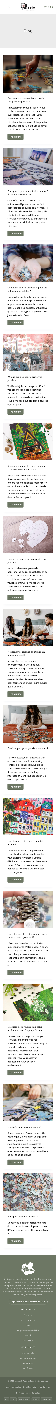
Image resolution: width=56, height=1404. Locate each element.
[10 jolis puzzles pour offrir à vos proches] (28, 352)
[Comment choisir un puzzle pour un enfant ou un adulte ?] (28, 263)
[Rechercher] (10, 7)
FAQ (28, 1325)
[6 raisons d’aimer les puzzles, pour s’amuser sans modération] (28, 441)
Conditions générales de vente (36, 1387)
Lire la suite (17, 137)
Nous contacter (28, 1320)
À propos (28, 1315)
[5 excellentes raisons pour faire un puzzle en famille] (28, 627)
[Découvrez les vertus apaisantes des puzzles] (28, 534)
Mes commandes (28, 1358)
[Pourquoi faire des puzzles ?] (28, 1192)
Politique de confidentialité (28, 1393)
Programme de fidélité (28, 1330)
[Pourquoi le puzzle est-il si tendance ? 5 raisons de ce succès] (28, 166)
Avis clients (28, 1340)
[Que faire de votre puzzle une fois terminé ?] (28, 816)
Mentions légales (13, 1387)
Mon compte (28, 1353)
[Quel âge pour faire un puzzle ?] (28, 1102)
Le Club (28, 1335)
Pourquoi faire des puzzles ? (22, 1216)
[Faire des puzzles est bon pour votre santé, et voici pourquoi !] (28, 909)
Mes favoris (28, 1368)
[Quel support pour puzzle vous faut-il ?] (28, 724)
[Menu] (4, 7)
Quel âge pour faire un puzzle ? (24, 1126)
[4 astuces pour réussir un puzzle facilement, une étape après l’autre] (28, 1002)
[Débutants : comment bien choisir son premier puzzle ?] (28, 74)
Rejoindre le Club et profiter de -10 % (28, 1301)
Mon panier (28, 1363)
